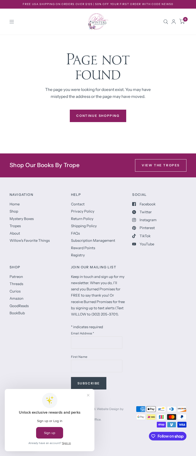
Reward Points (83, 248)
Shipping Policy (84, 226)
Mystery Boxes (22, 218)
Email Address (82, 333)
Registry (78, 255)
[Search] (166, 22)
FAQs (75, 233)
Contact (78, 204)
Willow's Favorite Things (30, 240)
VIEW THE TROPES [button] (161, 165)
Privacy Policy (82, 211)
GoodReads (19, 306)
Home (15, 204)
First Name (79, 357)
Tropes (15, 226)
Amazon (16, 298)
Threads (16, 283)
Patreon (16, 276)
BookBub (17, 313)
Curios (15, 291)
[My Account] (174, 22)
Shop (14, 211)
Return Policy (82, 218)
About (15, 233)
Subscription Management (93, 240)
